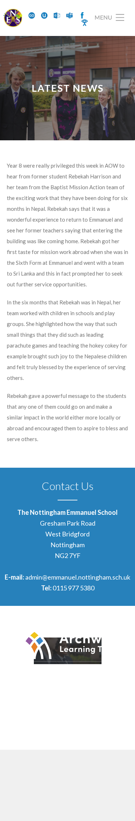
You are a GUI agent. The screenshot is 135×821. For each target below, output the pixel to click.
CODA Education (106, 736)
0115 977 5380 (73, 588)
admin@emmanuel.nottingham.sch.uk (77, 577)
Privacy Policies (108, 725)
